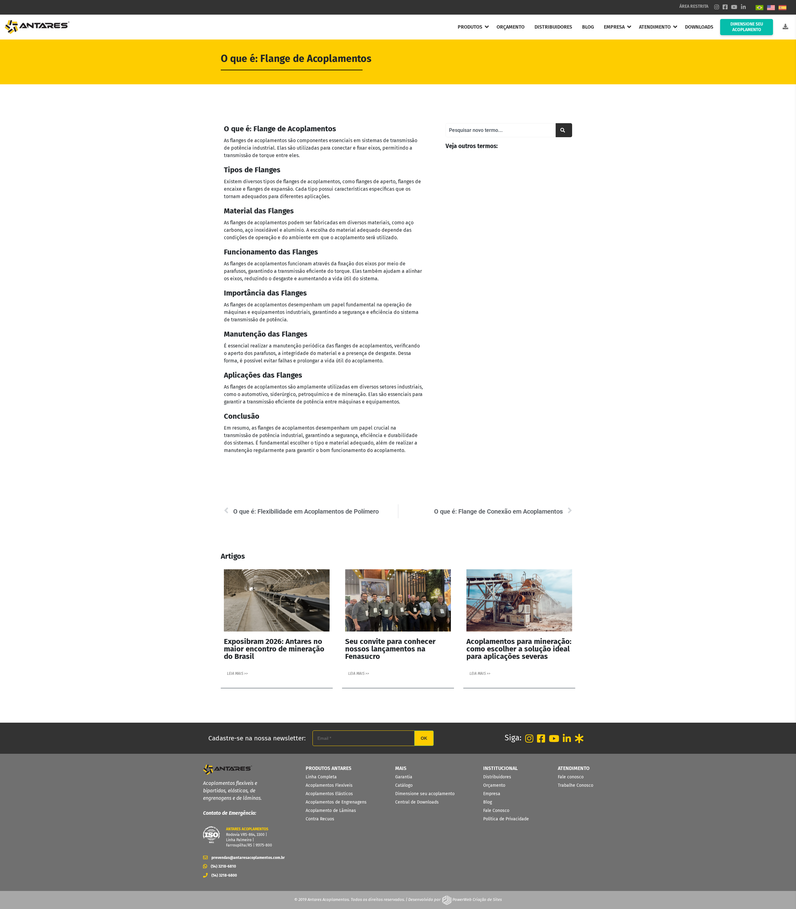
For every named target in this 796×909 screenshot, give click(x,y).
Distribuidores (497, 777)
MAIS (400, 768)
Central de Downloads (417, 802)
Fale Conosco (496, 810)
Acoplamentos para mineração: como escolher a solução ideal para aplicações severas (519, 649)
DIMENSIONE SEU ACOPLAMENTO (746, 26)
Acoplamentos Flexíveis (329, 785)
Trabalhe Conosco (575, 785)
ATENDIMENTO (655, 27)
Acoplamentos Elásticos (329, 793)
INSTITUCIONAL (500, 768)
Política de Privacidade (506, 819)
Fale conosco (571, 777)
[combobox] (501, 130)
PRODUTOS (470, 27)
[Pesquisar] (564, 130)
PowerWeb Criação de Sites (476, 899)
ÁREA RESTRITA (693, 6)
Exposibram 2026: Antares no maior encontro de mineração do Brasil (274, 649)
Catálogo (404, 785)
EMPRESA (614, 27)
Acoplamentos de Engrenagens (336, 802)
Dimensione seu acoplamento (425, 793)
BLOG (588, 27)
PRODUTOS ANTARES (328, 768)
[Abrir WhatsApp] (780, 893)
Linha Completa (321, 777)
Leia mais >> (237, 673)
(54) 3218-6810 (223, 866)
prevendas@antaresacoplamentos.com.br (246, 857)
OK (424, 738)
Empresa (491, 793)
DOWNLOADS (699, 27)
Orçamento (494, 785)
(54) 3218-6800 (224, 875)
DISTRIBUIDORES (553, 27)
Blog (487, 802)
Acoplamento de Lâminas (331, 810)
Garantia (403, 777)
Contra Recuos (320, 819)
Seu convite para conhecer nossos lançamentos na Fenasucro (390, 649)
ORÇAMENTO (511, 27)
